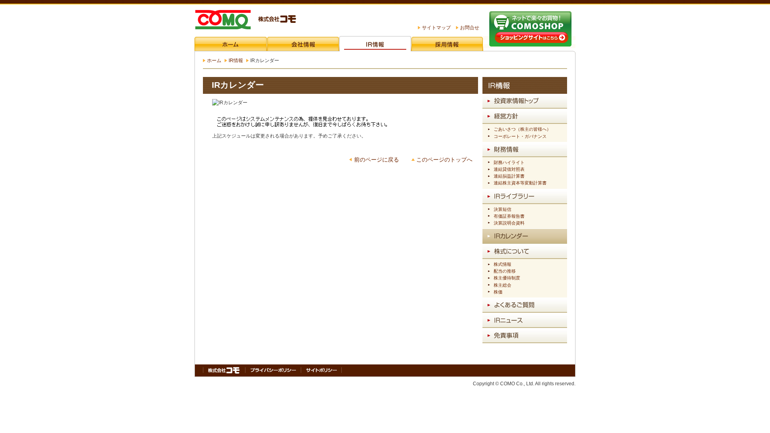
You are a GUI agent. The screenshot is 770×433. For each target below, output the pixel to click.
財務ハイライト (509, 162)
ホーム (214, 60)
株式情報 (502, 264)
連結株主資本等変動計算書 (520, 182)
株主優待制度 (507, 277)
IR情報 (236, 60)
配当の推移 (505, 271)
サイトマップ (436, 27)
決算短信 (502, 209)
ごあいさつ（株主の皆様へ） (522, 129)
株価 (498, 291)
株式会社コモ (245, 20)
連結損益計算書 (509, 176)
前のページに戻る (376, 160)
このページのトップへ (444, 160)
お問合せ (469, 27)
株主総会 (502, 285)
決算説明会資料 (509, 223)
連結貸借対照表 (509, 169)
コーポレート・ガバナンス (520, 136)
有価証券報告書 (509, 216)
